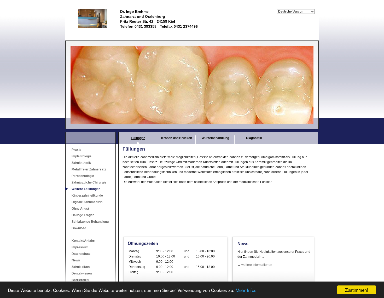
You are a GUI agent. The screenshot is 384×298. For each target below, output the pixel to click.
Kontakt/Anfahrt (83, 241)
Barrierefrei (80, 280)
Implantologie (81, 156)
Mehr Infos (246, 290)
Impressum (80, 247)
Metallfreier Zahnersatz (89, 169)
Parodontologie (83, 176)
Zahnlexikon (81, 267)
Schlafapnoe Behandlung (90, 221)
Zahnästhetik (81, 163)
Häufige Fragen (83, 215)
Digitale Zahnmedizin (87, 202)
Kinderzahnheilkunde (87, 195)
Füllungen (138, 138)
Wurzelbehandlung (215, 138)
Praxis (76, 150)
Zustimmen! (356, 289)
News (76, 260)
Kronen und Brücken (176, 138)
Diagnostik (254, 138)
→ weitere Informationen (254, 265)
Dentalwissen (82, 273)
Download (79, 228)
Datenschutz (81, 254)
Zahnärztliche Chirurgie (89, 182)
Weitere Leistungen (86, 189)
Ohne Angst (80, 208)
